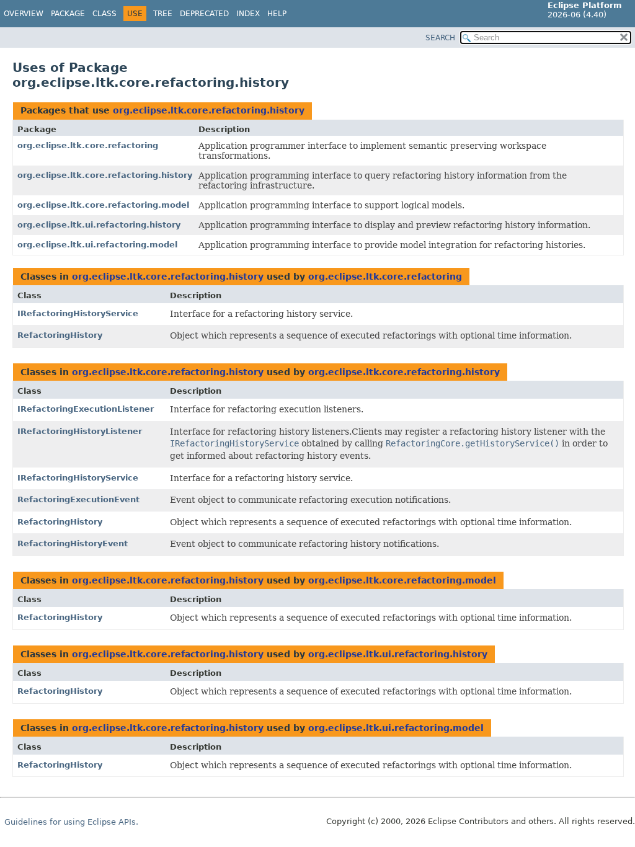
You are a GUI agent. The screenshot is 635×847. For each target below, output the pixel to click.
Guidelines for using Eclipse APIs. (71, 822)
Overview (23, 13)
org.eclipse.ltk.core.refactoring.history (208, 110)
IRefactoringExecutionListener (85, 409)
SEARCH (440, 37)
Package (68, 13)
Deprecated (204, 13)
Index (248, 13)
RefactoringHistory (59, 335)
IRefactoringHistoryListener (79, 431)
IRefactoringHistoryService (77, 313)
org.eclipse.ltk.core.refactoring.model (103, 205)
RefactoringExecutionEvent (78, 499)
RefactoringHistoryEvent (72, 543)
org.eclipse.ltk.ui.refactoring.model (97, 244)
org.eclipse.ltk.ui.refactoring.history (98, 224)
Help (276, 13)
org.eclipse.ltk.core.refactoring (87, 145)
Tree (162, 13)
